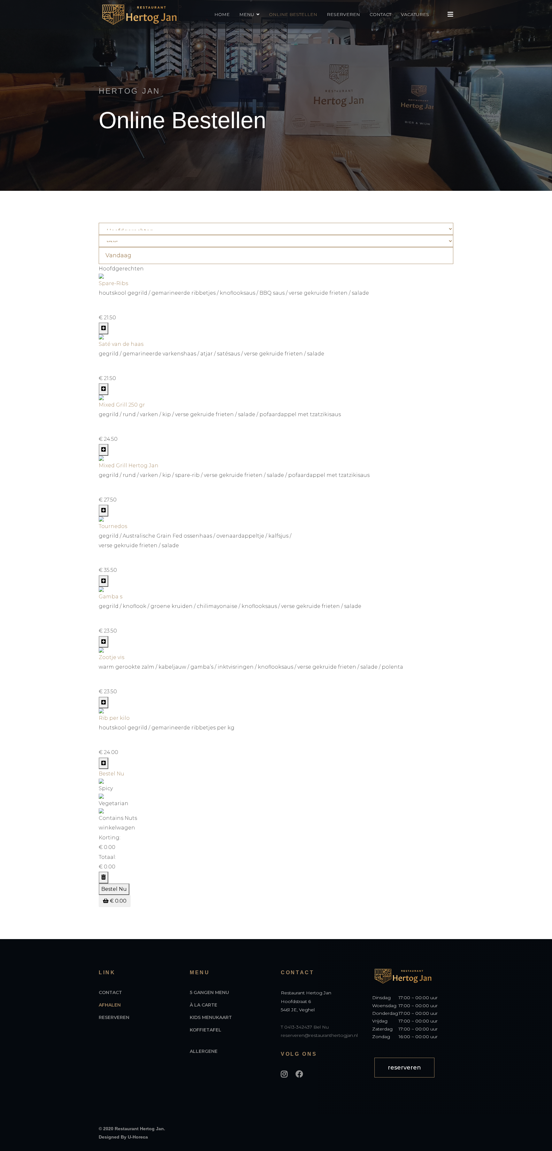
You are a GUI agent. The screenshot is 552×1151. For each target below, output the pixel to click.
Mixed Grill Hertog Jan (128, 466)
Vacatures (415, 14)
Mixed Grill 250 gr (122, 405)
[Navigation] (450, 14)
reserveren (404, 1067)
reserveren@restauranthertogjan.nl (319, 1035)
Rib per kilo (114, 718)
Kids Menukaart (211, 1017)
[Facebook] (299, 1074)
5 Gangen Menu (209, 992)
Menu (246, 14)
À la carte (203, 1005)
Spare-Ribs (113, 283)
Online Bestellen (293, 14)
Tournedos (113, 526)
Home (222, 14)
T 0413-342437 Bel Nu (305, 1027)
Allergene (204, 1051)
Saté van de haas (121, 344)
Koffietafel (205, 1030)
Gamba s (110, 597)
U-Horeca (138, 1136)
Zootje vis (111, 657)
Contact (380, 14)
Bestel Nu (111, 774)
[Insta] (284, 1074)
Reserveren (343, 14)
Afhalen (110, 1005)
